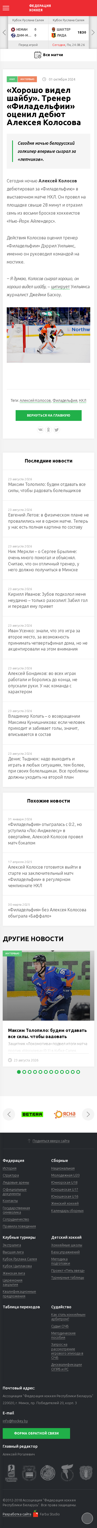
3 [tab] (30, 1072)
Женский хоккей (65, 1203)
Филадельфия (65, 400)
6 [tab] (46, 1072)
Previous (4, 32)
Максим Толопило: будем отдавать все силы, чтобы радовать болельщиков (47, 1036)
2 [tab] (24, 1072)
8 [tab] (56, 1072)
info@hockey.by (15, 1421)
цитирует (60, 286)
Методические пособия (63, 1335)
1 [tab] (19, 1072)
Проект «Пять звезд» (68, 1270)
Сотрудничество (16, 1219)
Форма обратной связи (36, 1433)
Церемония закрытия (12, 1282)
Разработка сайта (17, 1514)
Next (93, 32)
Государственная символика (16, 1210)
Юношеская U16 (64, 1196)
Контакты (10, 1200)
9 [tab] (62, 1072)
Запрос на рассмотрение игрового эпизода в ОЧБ (67, 1350)
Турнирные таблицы (67, 1277)
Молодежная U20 (65, 1175)
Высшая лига (13, 1252)
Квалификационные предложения (19, 1293)
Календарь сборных (67, 1210)
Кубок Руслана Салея (20, 1259)
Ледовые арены (16, 1182)
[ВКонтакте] (40, 429)
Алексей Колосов (35, 400)
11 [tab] (73, 1072)
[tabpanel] (48, 1011)
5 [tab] (40, 1072)
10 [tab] (67, 1072)
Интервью (27, 79)
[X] (56, 429)
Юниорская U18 (64, 1182)
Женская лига (14, 1273)
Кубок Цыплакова (17, 1266)
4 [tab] (35, 1072)
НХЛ (12, 79)
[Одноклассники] (48, 429)
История (9, 1168)
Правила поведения (19, 1226)
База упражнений (65, 1252)
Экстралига (12, 1245)
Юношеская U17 (64, 1189)
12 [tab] (78, 1072)
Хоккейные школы (66, 1245)
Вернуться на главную (48, 415)
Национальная (63, 1168)
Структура (11, 1175)
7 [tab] (51, 1072)
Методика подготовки (60, 1261)
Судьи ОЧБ (60, 1326)
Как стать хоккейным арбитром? (68, 1317)
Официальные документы (15, 1191)
